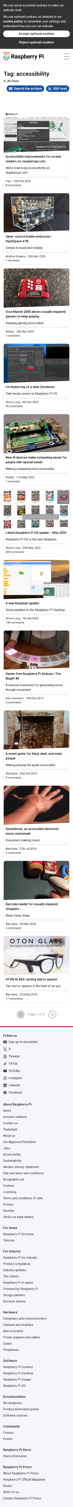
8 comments (13, 185)
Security (8, 1211)
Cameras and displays (18, 1325)
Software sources (15, 1415)
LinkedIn (14, 1085)
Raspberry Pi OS (14, 1386)
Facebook (15, 1092)
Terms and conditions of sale (23, 1198)
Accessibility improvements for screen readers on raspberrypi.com (33, 159)
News (7, 1111)
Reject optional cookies (36, 42)
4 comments (13, 777)
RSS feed (60, 88)
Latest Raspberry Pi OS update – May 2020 (36, 533)
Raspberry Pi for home (18, 1234)
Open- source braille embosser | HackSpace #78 (29, 239)
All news (13, 81)
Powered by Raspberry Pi (20, 1289)
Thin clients (11, 1276)
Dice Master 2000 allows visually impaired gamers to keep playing (36, 314)
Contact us (10, 1123)
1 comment (13, 260)
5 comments (13, 928)
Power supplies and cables (21, 1337)
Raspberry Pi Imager (17, 1379)
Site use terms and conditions (23, 1173)
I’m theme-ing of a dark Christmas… (31, 387)
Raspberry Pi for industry (20, 1257)
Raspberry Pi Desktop (18, 1373)
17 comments (14, 998)
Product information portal (21, 1409)
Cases (7, 1343)
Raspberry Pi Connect (18, 1367)
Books (7, 1486)
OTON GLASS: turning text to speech (31, 979)
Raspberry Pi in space (18, 1282)
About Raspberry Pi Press (21, 1473)
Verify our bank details (18, 1217)
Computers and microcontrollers (25, 1318)
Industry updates (14, 1270)
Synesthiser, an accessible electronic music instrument (32, 831)
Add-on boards (13, 1331)
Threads (14, 1056)
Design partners (14, 1295)
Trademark (10, 1129)
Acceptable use (13, 1179)
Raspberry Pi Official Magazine (24, 1479)
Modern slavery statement (21, 1167)
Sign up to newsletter (23, 1042)
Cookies (8, 1186)
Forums (8, 1433)
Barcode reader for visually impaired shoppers (32, 906)
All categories (12, 1403)
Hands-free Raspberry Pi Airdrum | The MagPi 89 (33, 676)
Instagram (15, 1078)
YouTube (14, 1071)
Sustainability (12, 1161)
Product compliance (16, 1264)
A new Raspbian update (22, 603)
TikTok (13, 1063)
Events (7, 1439)
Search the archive (28, 88)
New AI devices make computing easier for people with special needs (36, 460)
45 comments (14, 406)
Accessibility (12, 1154)
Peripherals (11, 1350)
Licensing (9, 1192)
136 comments (15, 622)
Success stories (14, 1301)
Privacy (8, 1204)
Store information (15, 1456)
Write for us (11, 1492)
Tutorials (9, 1240)
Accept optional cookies (37, 34)
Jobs (6, 1148)
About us (9, 1136)
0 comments (13, 852)
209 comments (15, 552)
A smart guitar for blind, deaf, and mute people (34, 756)
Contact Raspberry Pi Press (22, 1498)
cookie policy (13, 21)
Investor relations (15, 1117)
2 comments (13, 702)
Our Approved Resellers (19, 1142)
